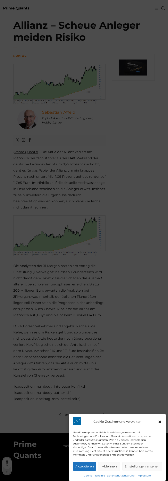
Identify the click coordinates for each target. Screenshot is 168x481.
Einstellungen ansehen (142, 466)
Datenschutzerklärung (121, 475)
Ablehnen (109, 466)
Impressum (144, 475)
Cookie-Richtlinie (94, 475)
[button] (160, 422)
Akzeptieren (84, 466)
